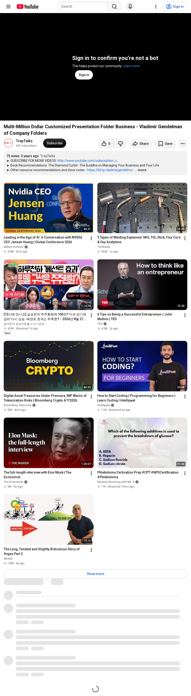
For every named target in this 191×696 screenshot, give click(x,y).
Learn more (131, 66)
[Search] (114, 6)
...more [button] (140, 170)
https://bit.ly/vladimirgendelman (110, 170)
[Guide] (8, 6)
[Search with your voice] (130, 6)
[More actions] (182, 143)
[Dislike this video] (120, 143)
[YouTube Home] (27, 6)
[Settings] (156, 6)
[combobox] (83, 6)
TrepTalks (24, 141)
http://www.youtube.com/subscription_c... (88, 161)
